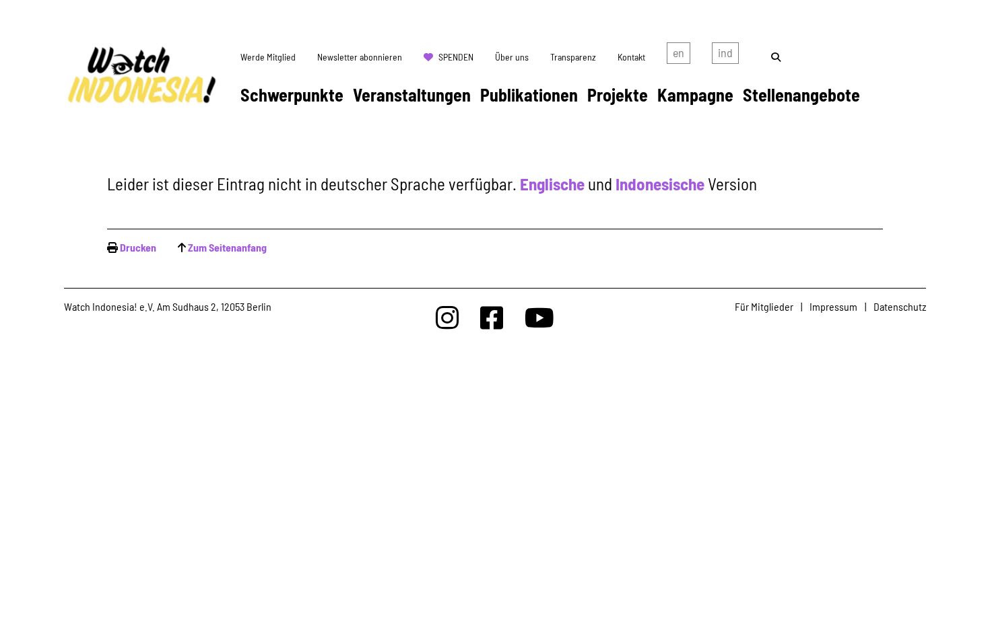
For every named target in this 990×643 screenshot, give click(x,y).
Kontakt (631, 57)
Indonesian (725, 56)
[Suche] (775, 57)
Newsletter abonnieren (359, 57)
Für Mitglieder (764, 306)
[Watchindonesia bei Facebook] (491, 317)
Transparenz (573, 57)
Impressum (833, 306)
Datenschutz (899, 306)
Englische (552, 184)
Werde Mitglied (268, 57)
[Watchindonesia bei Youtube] (539, 317)
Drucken (138, 247)
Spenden (455, 57)
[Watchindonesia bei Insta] (447, 317)
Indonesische (660, 184)
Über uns (512, 57)
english (678, 56)
